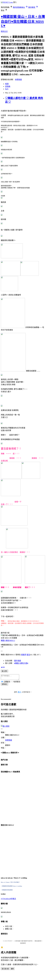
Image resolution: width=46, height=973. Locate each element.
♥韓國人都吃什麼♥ (21, 663)
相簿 (7, 84)
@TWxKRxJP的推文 (8, 899)
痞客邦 (23, 655)
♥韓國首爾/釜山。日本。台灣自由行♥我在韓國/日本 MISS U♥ (23, 21)
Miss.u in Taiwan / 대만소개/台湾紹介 (10, 882)
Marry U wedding (17, 886)
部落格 (7, 86)
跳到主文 (4, 31)
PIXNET (10, 941)
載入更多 (4, 671)
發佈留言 (4, 684)
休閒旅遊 (18, 79)
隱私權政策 (38, 941)
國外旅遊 (17, 661)
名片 (7, 89)
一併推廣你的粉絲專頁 (7, 886)
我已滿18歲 (5, 969)
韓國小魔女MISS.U (8, 640)
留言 (28, 655)
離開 (12, 969)
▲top (3, 667)
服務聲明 (23, 943)
